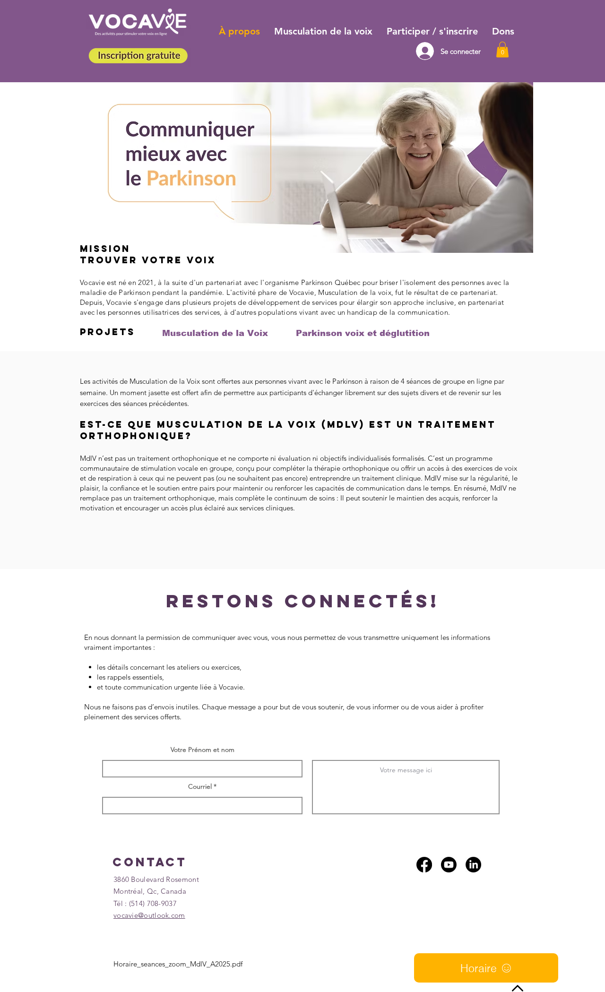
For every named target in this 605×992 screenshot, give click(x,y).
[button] (502, 49)
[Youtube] (449, 864)
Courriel (200, 786)
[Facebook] (424, 864)
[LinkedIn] (473, 864)
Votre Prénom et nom (202, 749)
